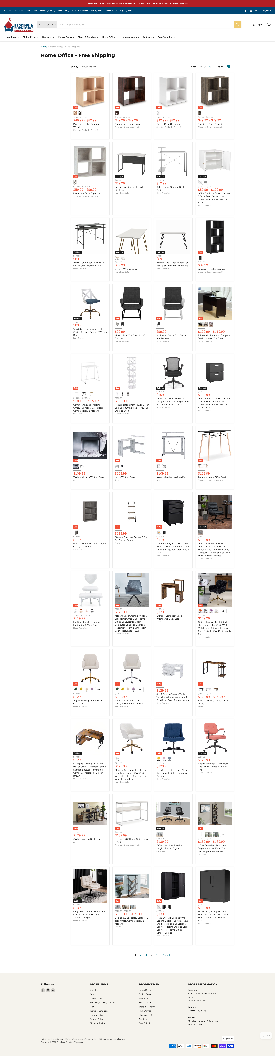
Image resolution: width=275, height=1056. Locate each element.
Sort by (74, 66)
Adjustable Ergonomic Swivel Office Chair (88, 702)
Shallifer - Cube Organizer (211, 124)
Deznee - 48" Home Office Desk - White (131, 841)
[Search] (237, 24)
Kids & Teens (65, 37)
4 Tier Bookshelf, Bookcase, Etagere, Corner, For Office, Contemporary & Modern (212, 848)
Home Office (109, 37)
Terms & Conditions (80, 11)
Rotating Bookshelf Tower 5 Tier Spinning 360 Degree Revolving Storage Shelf (132, 407)
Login (259, 24)
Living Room (10, 37)
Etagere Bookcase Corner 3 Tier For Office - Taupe (131, 539)
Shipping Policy (126, 11)
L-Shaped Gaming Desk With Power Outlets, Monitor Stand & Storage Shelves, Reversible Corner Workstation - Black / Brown (90, 769)
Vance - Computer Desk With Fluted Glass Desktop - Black (88, 264)
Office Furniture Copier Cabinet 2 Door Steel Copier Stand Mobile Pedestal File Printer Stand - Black (214, 403)
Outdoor (147, 37)
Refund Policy (111, 11)
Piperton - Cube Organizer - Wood (87, 126)
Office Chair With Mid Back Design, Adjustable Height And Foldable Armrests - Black (172, 401)
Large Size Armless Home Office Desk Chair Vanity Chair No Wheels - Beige (90, 914)
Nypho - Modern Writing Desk (172, 477)
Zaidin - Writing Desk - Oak (87, 839)
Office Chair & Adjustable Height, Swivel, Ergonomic (170, 847)
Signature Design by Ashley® (85, 130)
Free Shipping (165, 37)
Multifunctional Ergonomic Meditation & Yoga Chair (86, 624)
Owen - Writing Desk (126, 269)
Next (165, 955)
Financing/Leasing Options (51, 11)
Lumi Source (78, 338)
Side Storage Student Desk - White (171, 189)
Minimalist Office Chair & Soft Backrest (130, 337)
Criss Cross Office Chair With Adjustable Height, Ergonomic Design (171, 773)
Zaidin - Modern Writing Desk (88, 477)
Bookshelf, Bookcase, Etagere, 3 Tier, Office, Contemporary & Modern (131, 920)
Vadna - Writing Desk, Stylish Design (213, 702)
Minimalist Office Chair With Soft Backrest (171, 337)
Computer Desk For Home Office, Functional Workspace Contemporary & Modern (88, 407)
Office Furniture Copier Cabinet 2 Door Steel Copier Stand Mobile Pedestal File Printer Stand (214, 198)
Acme (75, 480)
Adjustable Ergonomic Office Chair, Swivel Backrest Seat (129, 702)
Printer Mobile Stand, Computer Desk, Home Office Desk (214, 337)
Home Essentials (122, 193)
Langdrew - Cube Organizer (212, 269)
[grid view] (228, 67)
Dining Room (30, 37)
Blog (67, 11)
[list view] (232, 67)
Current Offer (31, 11)
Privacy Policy (97, 11)
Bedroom (47, 37)
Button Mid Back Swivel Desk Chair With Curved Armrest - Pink (213, 766)
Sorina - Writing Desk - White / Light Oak (131, 189)
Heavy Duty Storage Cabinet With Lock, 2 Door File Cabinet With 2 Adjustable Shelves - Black (214, 916)
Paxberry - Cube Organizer (87, 193)
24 (200, 66)
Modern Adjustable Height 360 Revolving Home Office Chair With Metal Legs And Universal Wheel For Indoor (131, 774)
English (266, 10)
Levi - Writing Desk (125, 477)
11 (157, 955)
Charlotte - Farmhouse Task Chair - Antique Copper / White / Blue (90, 332)
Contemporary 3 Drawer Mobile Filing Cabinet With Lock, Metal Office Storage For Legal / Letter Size (173, 548)
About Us (7, 11)
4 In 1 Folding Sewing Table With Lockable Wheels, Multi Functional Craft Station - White (173, 697)
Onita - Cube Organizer (168, 124)
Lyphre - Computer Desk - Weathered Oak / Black (169, 617)
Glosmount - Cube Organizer (130, 124)
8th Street (77, 414)
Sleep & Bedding (87, 37)
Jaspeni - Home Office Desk (212, 477)
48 (210, 66)
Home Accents (129, 37)
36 (205, 66)
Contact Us (18, 11)
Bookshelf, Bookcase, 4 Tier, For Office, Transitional (90, 545)
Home (44, 46)
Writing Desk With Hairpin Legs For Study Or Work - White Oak (173, 264)
